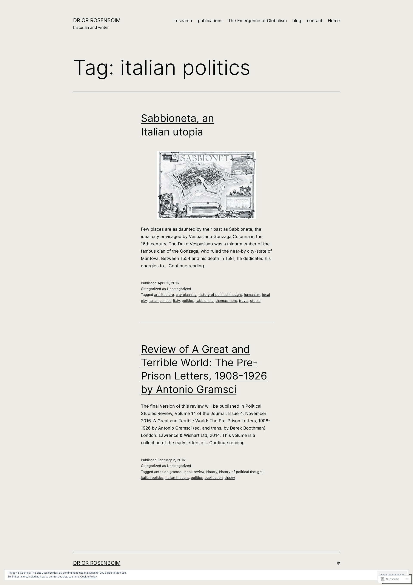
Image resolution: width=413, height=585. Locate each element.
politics (188, 300)
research (183, 20)
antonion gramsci (168, 472)
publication (214, 477)
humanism (252, 294)
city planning (186, 294)
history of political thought (220, 294)
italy (176, 300)
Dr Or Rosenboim (96, 20)
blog (296, 20)
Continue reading (186, 265)
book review (194, 472)
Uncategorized (179, 289)
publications (210, 20)
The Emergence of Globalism (257, 20)
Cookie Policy (88, 576)
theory (230, 477)
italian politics (160, 300)
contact (314, 20)
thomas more (226, 300)
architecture (164, 294)
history (211, 472)
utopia (255, 300)
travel (243, 300)
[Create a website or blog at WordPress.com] (338, 563)
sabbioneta (205, 300)
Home (334, 20)
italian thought (177, 477)
